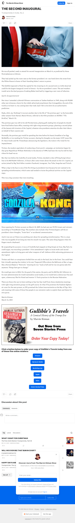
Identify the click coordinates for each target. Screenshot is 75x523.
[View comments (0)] (10, 23)
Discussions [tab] (16, 433)
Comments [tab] (6, 408)
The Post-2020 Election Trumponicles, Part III (17, 441)
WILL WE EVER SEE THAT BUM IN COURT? (19, 450)
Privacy (37, 509)
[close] (56, 454)
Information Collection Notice (37, 486)
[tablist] (10, 408)
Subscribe (61, 3)
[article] (37, 442)
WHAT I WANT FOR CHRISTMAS (15, 438)
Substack (28, 519)
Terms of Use (47, 484)
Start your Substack (32, 514)
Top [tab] (4, 433)
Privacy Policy (52, 486)
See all (5, 475)
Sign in (69, 3)
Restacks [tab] (14, 408)
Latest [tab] (9, 433)
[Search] (71, 433)
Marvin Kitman (10, 16)
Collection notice (51, 509)
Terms (42, 509)
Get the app (47, 514)
